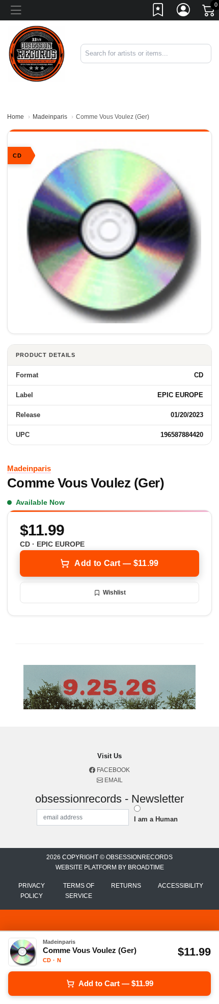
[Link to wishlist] (158, 12)
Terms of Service (78, 890)
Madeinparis (50, 116)
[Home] (36, 53)
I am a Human (156, 819)
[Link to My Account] (184, 12)
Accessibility (180, 885)
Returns (126, 885)
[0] (209, 12)
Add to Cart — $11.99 (116, 563)
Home (15, 116)
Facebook (112, 770)
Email (113, 780)
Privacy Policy (31, 890)
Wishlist (114, 592)
